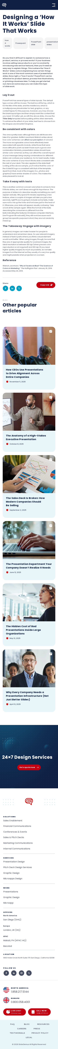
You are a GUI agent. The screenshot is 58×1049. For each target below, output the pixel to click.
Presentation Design (14, 861)
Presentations (10, 891)
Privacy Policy (40, 1033)
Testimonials (17, 1033)
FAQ (12, 1024)
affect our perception (33, 140)
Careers (21, 1029)
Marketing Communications (18, 843)
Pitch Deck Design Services (17, 867)
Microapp (8, 902)
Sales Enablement (12, 820)
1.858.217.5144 (20, 992)
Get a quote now (27, 767)
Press (37, 1029)
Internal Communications (16, 848)
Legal (29, 1037)
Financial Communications (17, 826)
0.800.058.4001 (20, 1002)
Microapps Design (12, 878)
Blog (27, 1024)
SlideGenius (24, 1044)
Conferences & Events (15, 831)
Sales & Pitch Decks (13, 837)
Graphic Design (11, 873)
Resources (43, 1024)
